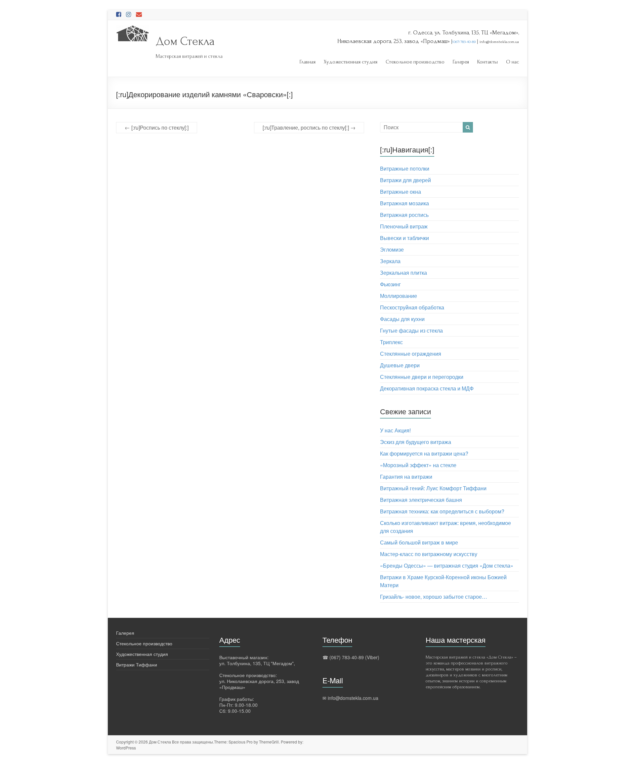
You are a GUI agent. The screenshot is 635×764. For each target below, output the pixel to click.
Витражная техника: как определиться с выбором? (442, 511)
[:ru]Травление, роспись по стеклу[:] (309, 127)
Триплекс (391, 342)
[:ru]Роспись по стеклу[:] (157, 127)
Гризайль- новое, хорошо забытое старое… (433, 596)
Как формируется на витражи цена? (424, 453)
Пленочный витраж (404, 226)
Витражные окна (400, 191)
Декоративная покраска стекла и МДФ (427, 388)
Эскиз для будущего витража (415, 442)
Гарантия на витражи (406, 476)
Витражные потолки (404, 168)
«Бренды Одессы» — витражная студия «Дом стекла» (446, 565)
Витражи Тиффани (136, 664)
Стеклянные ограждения (410, 353)
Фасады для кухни (402, 319)
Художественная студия (350, 62)
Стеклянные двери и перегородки (421, 377)
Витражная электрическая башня (421, 499)
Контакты (487, 62)
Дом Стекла (185, 41)
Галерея (461, 62)
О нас (512, 62)
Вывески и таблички (404, 238)
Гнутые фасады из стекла (411, 330)
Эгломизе (392, 249)
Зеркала (390, 261)
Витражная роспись (404, 215)
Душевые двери (400, 365)
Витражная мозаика (404, 203)
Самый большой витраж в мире (419, 542)
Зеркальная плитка (403, 272)
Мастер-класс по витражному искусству (428, 554)
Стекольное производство (415, 62)
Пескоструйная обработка (412, 307)
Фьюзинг (390, 284)
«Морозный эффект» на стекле (418, 465)
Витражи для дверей (405, 180)
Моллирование (398, 296)
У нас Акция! (395, 430)
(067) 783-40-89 (464, 42)
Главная (308, 62)
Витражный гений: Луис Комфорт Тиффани (433, 488)
